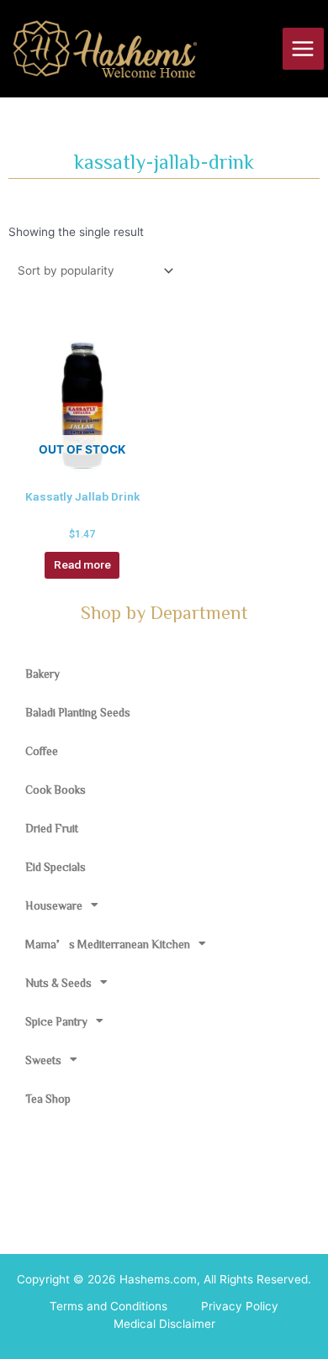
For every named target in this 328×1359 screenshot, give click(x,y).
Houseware (53, 905)
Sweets (43, 1060)
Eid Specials (55, 867)
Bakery (42, 674)
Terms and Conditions (108, 1306)
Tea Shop (48, 1099)
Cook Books (55, 789)
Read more (82, 564)
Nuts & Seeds (58, 983)
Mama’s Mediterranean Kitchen (107, 944)
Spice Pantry (56, 1021)
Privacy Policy (239, 1306)
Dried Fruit (51, 828)
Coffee (41, 751)
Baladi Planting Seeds (77, 712)
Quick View (82, 464)
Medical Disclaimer (164, 1323)
